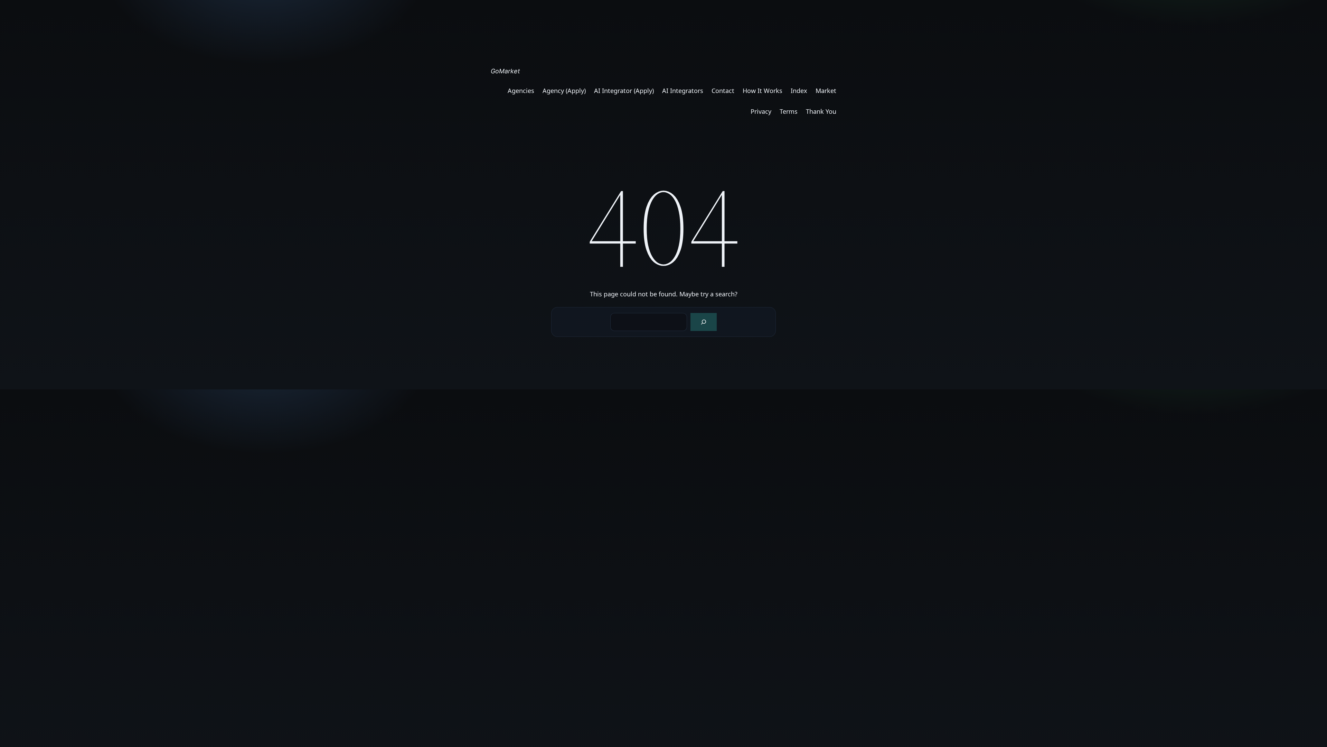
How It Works (762, 90)
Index (799, 90)
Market (826, 90)
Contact (723, 90)
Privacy (761, 111)
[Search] (703, 322)
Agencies (521, 90)
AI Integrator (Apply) (624, 90)
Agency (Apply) (564, 90)
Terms (789, 111)
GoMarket (505, 71)
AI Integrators (682, 90)
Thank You (821, 111)
